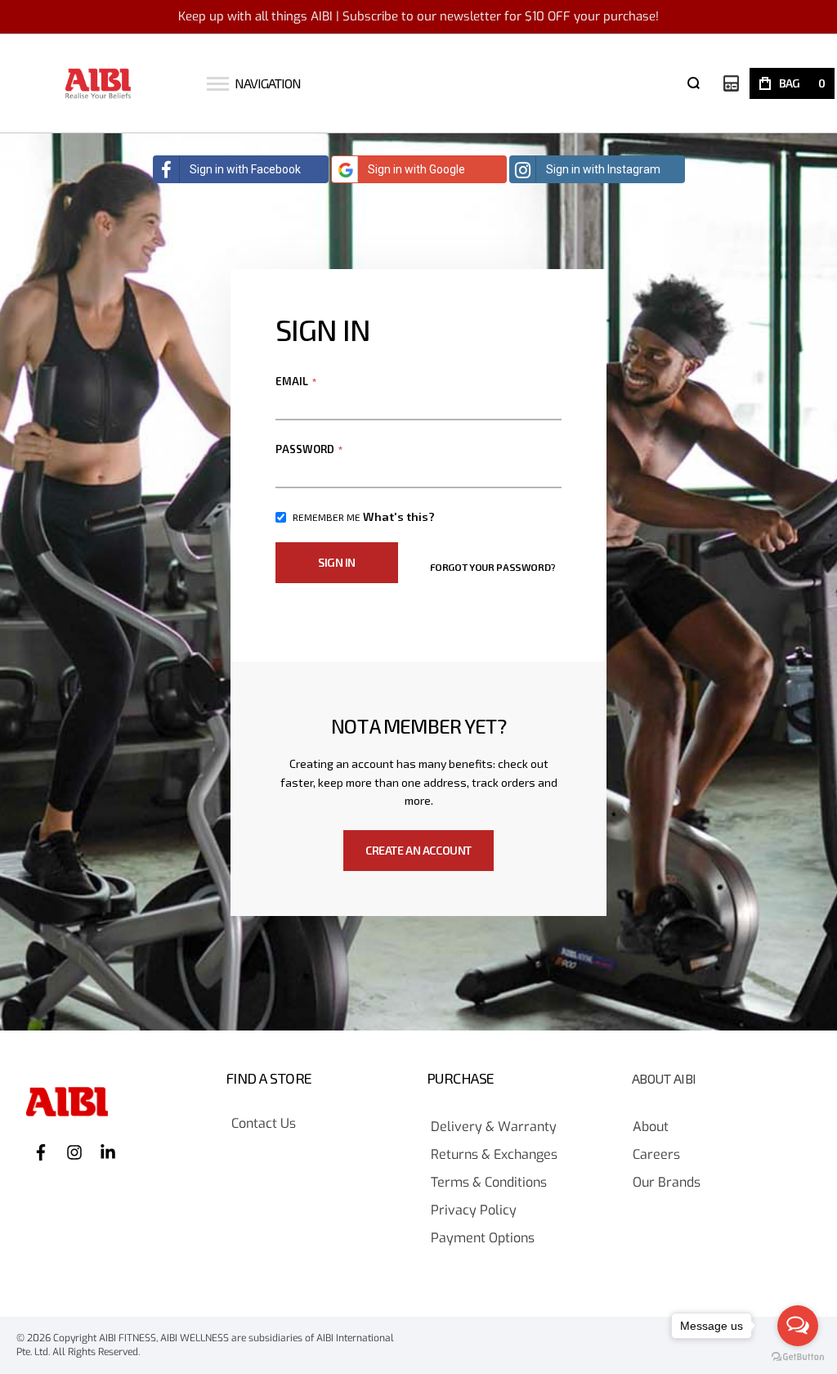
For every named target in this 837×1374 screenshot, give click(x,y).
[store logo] (98, 84)
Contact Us (263, 1124)
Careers (656, 1155)
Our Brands (666, 1183)
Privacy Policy (474, 1211)
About (651, 1127)
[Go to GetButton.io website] (798, 1357)
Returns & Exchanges (494, 1155)
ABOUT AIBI (664, 1078)
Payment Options (483, 1238)
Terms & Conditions (489, 1183)
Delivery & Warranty (494, 1127)
